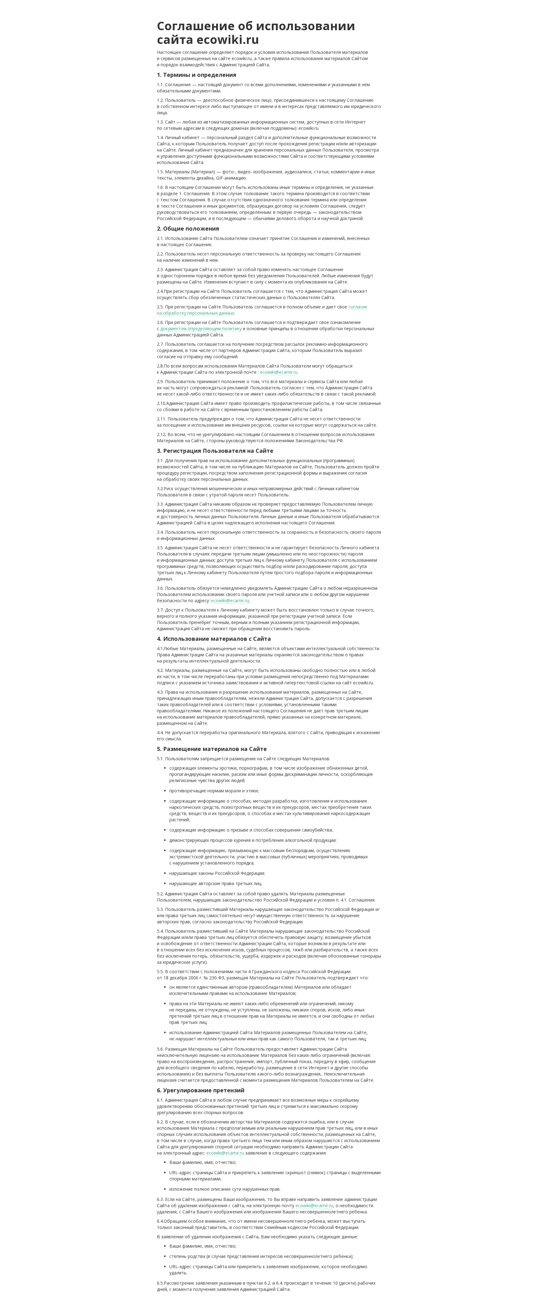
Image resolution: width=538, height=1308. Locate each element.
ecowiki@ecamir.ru (279, 372)
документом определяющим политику (201, 328)
